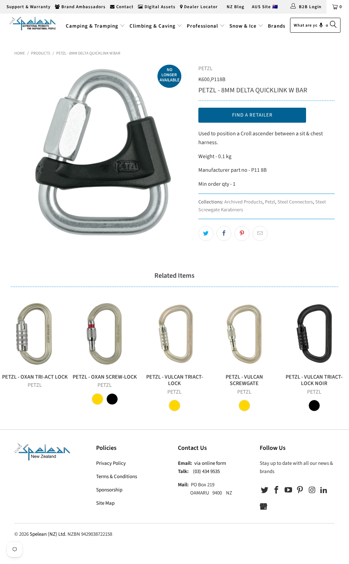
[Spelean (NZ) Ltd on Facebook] (277, 490)
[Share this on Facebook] (223, 233)
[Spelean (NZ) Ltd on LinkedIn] (324, 490)
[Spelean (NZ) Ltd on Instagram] (312, 490)
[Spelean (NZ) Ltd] (31, 23)
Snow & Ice (243, 26)
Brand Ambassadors (83, 7)
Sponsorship (109, 489)
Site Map (105, 503)
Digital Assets (159, 7)
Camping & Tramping (92, 26)
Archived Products (243, 201)
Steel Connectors (295, 201)
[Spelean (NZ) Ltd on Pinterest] (300, 490)
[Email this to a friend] (260, 233)
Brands (276, 26)
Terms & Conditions (116, 476)
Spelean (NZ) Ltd (47, 534)
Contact (124, 7)
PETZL (205, 68)
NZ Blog (234, 7)
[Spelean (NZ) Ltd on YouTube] (288, 490)
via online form (210, 463)
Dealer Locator (200, 7)
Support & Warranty (27, 7)
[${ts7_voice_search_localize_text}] (321, 25)
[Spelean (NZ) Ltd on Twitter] (265, 490)
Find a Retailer (252, 115)
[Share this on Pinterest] (241, 233)
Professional (202, 26)
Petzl (270, 201)
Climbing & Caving (153, 26)
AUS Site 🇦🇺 (265, 7)
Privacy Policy (111, 463)
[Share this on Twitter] (205, 233)
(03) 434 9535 (206, 471)
